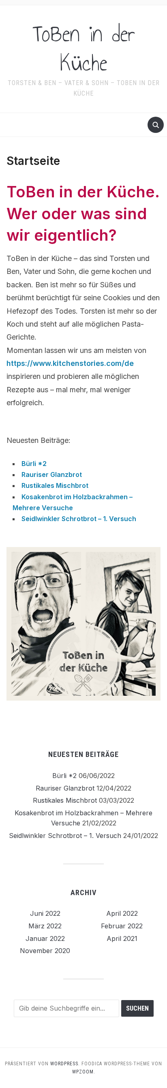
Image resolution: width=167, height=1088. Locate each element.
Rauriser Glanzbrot (51, 474)
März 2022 (45, 926)
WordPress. (65, 1064)
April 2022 (122, 913)
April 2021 (122, 938)
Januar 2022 (45, 938)
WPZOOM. (83, 1072)
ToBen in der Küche (83, 49)
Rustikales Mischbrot (54, 485)
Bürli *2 (34, 464)
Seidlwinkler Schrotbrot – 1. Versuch (78, 519)
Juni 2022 (45, 913)
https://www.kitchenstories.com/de (70, 363)
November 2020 (45, 951)
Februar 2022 (122, 926)
